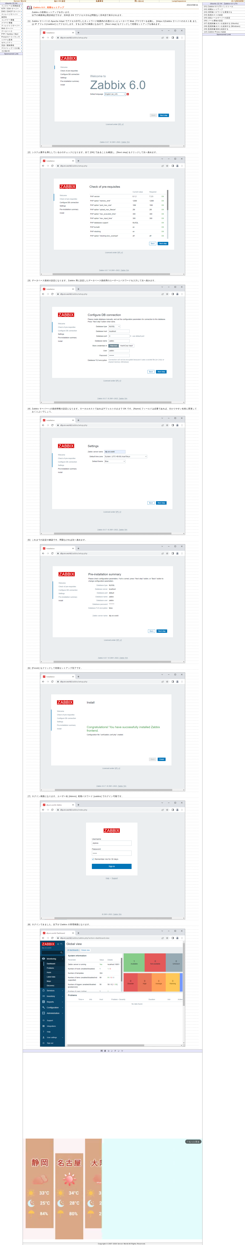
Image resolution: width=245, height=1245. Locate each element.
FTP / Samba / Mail (9, 34)
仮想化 (4, 17)
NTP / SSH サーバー (10, 8)
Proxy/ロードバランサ (10, 37)
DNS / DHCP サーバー (11, 11)
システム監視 (6, 40)
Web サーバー (7, 28)
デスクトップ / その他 (10, 48)
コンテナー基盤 (7, 20)
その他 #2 (5, 51)
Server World (20, 1)
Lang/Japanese (179, 1)
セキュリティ (6, 42)
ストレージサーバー (9, 14)
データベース (6, 31)
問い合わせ (139, 1)
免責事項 (99, 1)
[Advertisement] (113, 1096)
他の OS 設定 (59, 1)
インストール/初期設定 (10, 6)
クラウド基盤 (6, 23)
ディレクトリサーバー (10, 25)
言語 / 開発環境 (7, 45)
